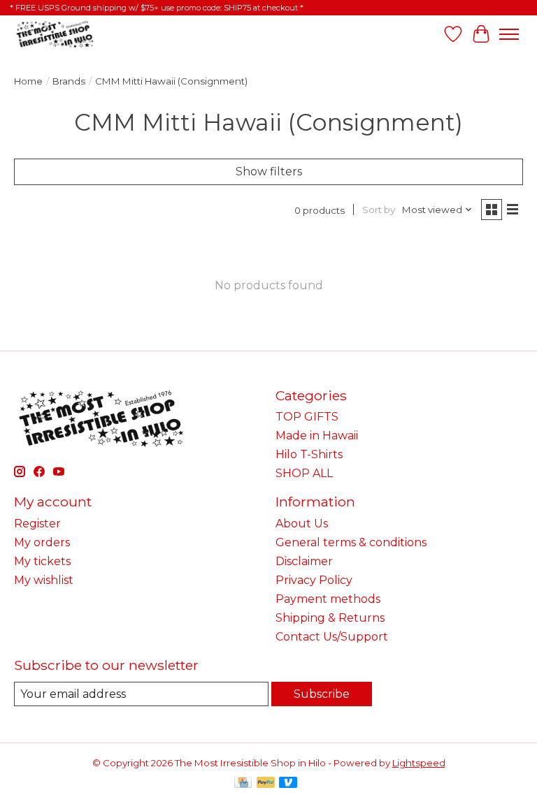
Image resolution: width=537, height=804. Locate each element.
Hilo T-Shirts (309, 454)
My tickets (42, 561)
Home (28, 81)
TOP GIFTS (306, 416)
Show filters (269, 171)
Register (37, 523)
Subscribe (322, 694)
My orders (42, 542)
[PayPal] (266, 783)
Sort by (378, 209)
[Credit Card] (243, 783)
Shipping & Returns (330, 617)
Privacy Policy (313, 580)
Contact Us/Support (331, 636)
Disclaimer (304, 561)
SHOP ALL (304, 473)
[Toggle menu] (509, 34)
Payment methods (327, 599)
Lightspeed (418, 762)
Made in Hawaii (316, 435)
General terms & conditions (351, 542)
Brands (68, 81)
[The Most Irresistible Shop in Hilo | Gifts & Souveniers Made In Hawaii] (54, 34)
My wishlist (43, 580)
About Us (301, 523)
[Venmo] (288, 783)
